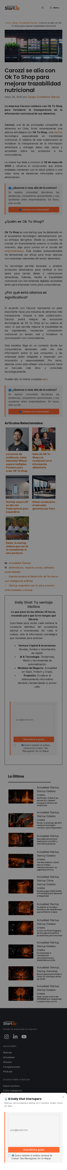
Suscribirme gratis (33, 1149)
